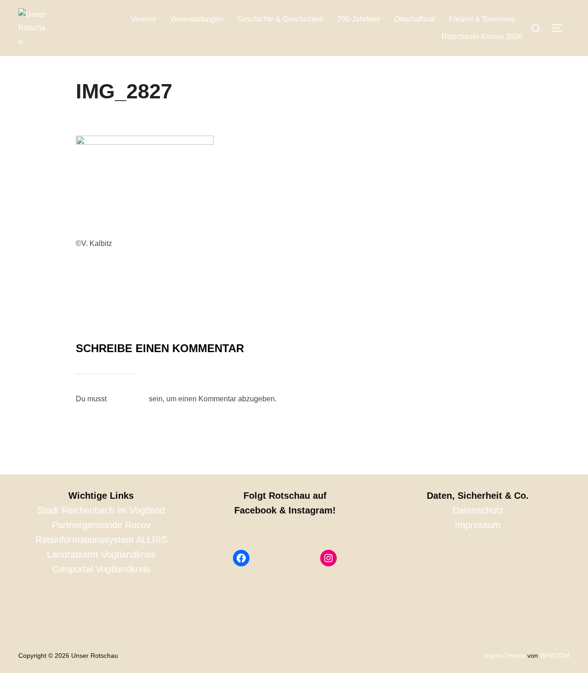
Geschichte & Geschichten (280, 19)
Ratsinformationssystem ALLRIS (101, 540)
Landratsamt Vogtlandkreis (101, 554)
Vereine (143, 19)
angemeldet (127, 399)
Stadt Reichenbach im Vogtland (101, 510)
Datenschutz (477, 510)
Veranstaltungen (196, 19)
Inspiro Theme (504, 655)
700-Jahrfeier (358, 19)
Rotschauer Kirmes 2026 (481, 36)
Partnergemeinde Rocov (101, 525)
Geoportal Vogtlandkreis (101, 569)
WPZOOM (555, 655)
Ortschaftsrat (414, 19)
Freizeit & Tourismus (482, 19)
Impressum (478, 525)
